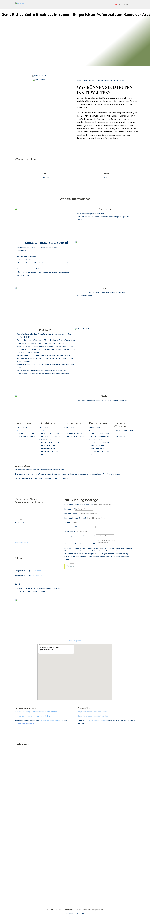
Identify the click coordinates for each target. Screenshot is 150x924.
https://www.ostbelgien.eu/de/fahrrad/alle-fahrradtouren (36, 712)
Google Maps (35, 571)
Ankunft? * (68, 522)
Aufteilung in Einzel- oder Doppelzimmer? (79, 536)
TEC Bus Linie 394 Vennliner (96, 720)
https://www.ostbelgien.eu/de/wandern (92, 712)
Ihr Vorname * (69, 509)
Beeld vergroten (75, 641)
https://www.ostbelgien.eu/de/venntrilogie (93, 716)
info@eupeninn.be (22, 542)
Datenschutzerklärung (72, 548)
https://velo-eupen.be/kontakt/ (52, 720)
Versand (70, 566)
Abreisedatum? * (70, 527)
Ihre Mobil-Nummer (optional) (75, 518)
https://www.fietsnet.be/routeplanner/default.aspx (33, 716)
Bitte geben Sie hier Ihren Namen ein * (78, 505)
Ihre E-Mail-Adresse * (72, 513)
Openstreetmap (36, 575)
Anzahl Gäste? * (70, 531)
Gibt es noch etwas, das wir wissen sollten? (80, 544)
